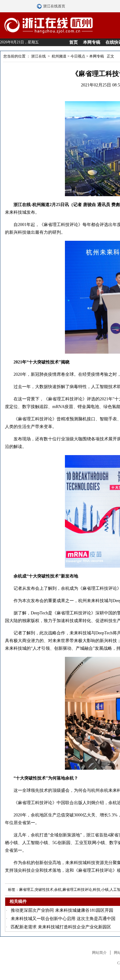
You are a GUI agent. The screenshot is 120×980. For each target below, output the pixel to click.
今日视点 (77, 56)
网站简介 (99, 952)
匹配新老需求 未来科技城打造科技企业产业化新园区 (61, 927)
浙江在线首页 (40, 6)
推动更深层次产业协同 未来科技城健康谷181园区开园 (62, 910)
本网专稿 (91, 42)
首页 (73, 42)
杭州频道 (59, 56)
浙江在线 (38, 56)
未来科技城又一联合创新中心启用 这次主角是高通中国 (63, 918)
